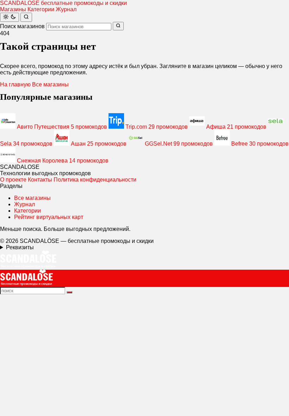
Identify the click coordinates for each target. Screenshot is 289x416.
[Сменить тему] (9, 17)
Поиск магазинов (22, 26)
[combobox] (78, 26)
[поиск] (69, 292)
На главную (15, 84)
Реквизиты (20, 247)
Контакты (40, 180)
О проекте (13, 180)
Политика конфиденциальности (95, 180)
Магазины (13, 9)
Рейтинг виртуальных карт (48, 217)
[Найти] (26, 17)
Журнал (66, 9)
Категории (40, 9)
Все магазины (50, 84)
